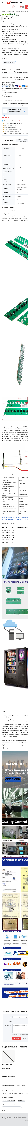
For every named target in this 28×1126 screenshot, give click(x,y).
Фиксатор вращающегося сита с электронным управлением (9, 1080)
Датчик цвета (21, 1100)
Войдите (5, 133)
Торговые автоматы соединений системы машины (9, 1082)
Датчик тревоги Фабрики (9, 1100)
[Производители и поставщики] (14, 2)
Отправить (17, 1038)
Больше (4, 1110)
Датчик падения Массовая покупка (11, 1107)
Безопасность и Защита (12, 11)
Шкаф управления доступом (9, 1085)
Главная (3, 11)
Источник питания (20, 1085)
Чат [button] (16, 61)
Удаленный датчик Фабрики (10, 1104)
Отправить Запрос (9, 62)
